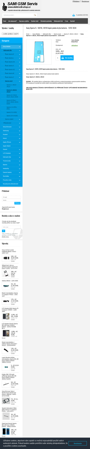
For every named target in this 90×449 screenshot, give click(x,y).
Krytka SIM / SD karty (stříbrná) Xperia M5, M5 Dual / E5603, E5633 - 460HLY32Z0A (9, 377)
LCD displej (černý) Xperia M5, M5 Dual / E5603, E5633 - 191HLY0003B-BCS (10, 326)
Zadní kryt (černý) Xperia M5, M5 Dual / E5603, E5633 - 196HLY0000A (9, 425)
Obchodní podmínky (46, 21)
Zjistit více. (5, 237)
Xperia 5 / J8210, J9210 (71, 34)
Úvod (4, 21)
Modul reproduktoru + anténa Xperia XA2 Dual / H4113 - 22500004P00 (9, 343)
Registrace (85, 1)
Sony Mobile (36, 34)
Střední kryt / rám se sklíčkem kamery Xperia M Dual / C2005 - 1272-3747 (9, 267)
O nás (66, 21)
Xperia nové (57, 34)
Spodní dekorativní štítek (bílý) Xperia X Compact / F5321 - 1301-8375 (9, 409)
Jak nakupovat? (12, 21)
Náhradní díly (47, 34)
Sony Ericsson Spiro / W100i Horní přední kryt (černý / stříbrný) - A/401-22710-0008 (9, 394)
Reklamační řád (58, 21)
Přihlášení (76, 1)
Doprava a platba (24, 21)
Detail (13, 261)
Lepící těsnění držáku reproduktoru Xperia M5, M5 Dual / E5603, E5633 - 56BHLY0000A (10, 360)
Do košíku (69, 58)
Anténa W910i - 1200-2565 (10, 281)
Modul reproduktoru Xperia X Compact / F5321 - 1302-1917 (10, 294)
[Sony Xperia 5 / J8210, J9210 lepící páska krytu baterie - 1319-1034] (39, 52)
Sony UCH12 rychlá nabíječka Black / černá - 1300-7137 (9, 251)
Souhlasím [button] (78, 443)
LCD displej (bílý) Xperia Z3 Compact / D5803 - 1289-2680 (10, 310)
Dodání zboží (34, 21)
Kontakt (72, 21)
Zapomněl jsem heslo (8, 207)
